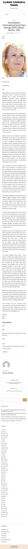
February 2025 (4, 444)
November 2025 (4, 436)
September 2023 (4, 470)
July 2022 (3, 498)
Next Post (14, 389)
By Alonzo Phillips (10, 33)
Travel (9, 348)
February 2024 (4, 460)
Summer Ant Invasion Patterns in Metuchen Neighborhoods (13, 418)
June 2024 (3, 456)
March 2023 (3, 482)
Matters (16, 346)
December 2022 (4, 488)
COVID (4, 346)
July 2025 (3, 440)
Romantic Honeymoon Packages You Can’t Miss (11, 420)
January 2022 (4, 510)
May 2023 (3, 478)
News (20, 346)
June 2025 (3, 442)
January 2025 (4, 446)
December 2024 (4, 448)
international (9, 346)
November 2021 (4, 514)
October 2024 (4, 450)
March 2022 (3, 506)
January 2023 (4, 486)
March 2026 (3, 431)
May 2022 (3, 502)
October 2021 (4, 516)
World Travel (3, 541)
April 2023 (3, 480)
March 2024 (3, 458)
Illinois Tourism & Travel (14, 4)
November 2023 (4, 466)
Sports (23, 346)
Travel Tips (14, 20)
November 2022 (4, 490)
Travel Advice (4, 533)
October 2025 (4, 438)
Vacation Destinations (5, 539)
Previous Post (14, 382)
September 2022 (4, 494)
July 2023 (3, 474)
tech (4, 348)
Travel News (3, 535)
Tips (6, 348)
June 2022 (3, 500)
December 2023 (4, 464)
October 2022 (4, 492)
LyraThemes (15, 547)
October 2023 (4, 468)
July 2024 (3, 454)
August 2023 (3, 472)
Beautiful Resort (4, 529)
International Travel (5, 531)
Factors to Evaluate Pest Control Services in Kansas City (13, 416)
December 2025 (4, 433)
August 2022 (3, 496)
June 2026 (3, 429)
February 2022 (4, 508)
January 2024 (4, 462)
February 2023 (4, 484)
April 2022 (3, 504)
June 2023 (3, 476)
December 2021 (4, 512)
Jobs (13, 346)
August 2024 (3, 452)
